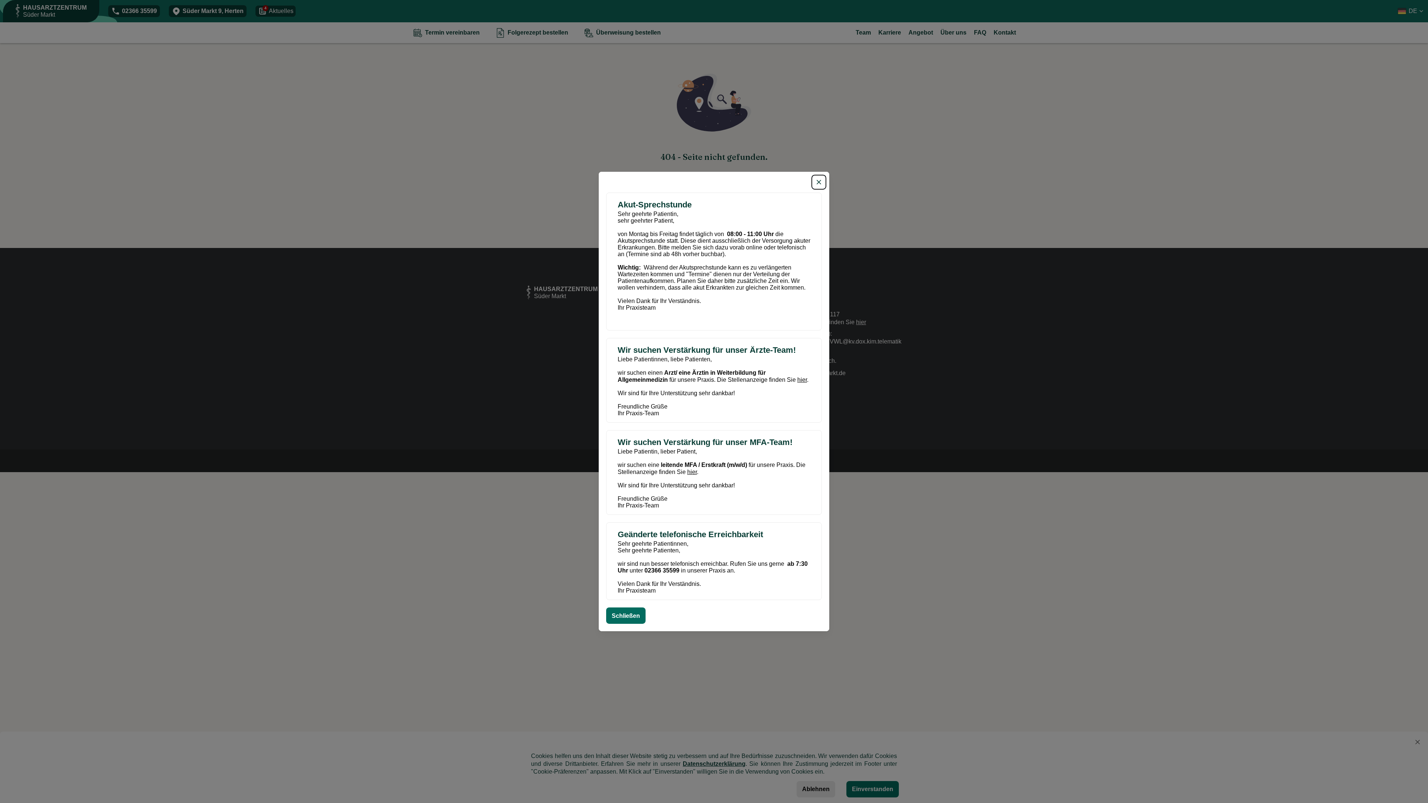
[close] (818, 182)
